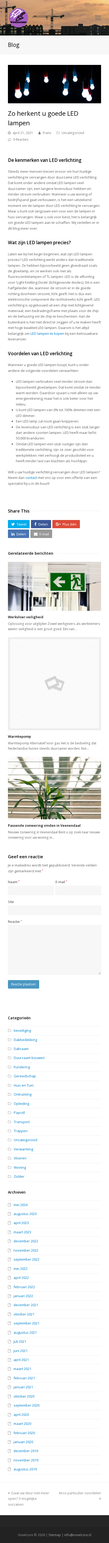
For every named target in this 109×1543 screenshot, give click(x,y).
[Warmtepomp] (54, 683)
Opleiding (21, 1103)
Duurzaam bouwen (29, 1057)
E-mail (61, 881)
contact (31, 477)
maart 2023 (22, 1232)
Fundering (22, 1067)
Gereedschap (25, 1076)
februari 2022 (24, 1286)
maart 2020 (22, 1423)
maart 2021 (22, 1368)
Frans (47, 133)
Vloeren (20, 1158)
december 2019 (25, 1450)
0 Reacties (21, 139)
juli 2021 (19, 1341)
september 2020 (26, 1405)
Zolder (19, 1176)
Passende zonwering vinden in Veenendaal (44, 825)
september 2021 (26, 1323)
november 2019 (25, 1460)
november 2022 (25, 1250)
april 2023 (21, 1222)
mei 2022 (20, 1268)
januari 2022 (23, 1295)
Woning (20, 1167)
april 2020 (21, 1414)
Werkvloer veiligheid (25, 617)
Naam (14, 881)
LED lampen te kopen (47, 333)
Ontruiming (22, 1094)
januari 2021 (23, 1387)
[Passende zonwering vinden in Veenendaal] (54, 788)
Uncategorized (73, 133)
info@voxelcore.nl (77, 1535)
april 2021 (21, 1359)
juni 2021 (20, 1350)
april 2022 (21, 1277)
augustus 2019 (25, 1469)
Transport (22, 1121)
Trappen (21, 1130)
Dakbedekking (25, 1039)
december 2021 (25, 1304)
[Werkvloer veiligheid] (54, 586)
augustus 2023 (25, 1213)
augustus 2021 (25, 1332)
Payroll (19, 1112)
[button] (19, 524)
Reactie (15, 921)
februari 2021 (24, 1378)
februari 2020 (24, 1432)
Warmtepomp (19, 736)
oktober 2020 (23, 1396)
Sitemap (54, 1535)
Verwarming (23, 1149)
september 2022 (26, 1259)
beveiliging (22, 1030)
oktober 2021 (23, 1314)
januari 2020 (23, 1441)
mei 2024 (20, 1204)
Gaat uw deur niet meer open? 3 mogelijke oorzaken (28, 1499)
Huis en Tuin (24, 1085)
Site (11, 901)
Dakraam (21, 1048)
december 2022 (25, 1241)
